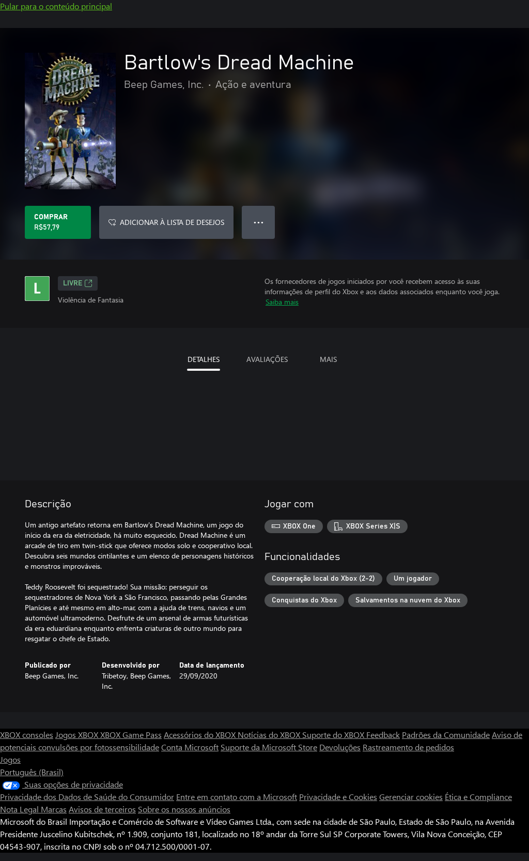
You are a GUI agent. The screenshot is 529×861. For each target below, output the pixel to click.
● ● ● (258, 222)
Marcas (54, 809)
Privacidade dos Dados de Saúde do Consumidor (87, 796)
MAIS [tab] (328, 359)
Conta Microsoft (190, 747)
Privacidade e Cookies (338, 796)
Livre (72, 283)
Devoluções (340, 747)
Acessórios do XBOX (201, 734)
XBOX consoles (26, 734)
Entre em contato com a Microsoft (236, 796)
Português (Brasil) (32, 771)
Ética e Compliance (478, 796)
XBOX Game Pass (131, 734)
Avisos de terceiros (102, 809)
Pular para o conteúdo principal (56, 6)
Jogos (10, 759)
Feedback (383, 734)
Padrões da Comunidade (446, 734)
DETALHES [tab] (204, 359)
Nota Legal (20, 809)
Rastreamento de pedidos (408, 747)
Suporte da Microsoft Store (269, 747)
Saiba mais (282, 302)
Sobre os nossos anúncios (184, 809)
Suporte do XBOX (334, 734)
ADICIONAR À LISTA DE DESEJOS (172, 222)
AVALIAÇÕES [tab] (267, 359)
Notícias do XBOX (270, 734)
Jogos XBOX (77, 734)
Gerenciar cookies (411, 796)
